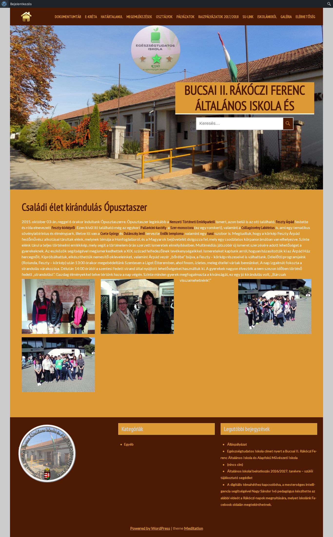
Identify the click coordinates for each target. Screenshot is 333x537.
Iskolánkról (267, 16)
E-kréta (91, 16)
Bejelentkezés (21, 4)
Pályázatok (185, 16)
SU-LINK (248, 16)
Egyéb (129, 444)
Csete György (109, 233)
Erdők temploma (172, 233)
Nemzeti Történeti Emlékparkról (192, 221)
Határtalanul (112, 16)
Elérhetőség (305, 16)
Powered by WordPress (150, 528)
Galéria (286, 16)
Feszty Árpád (285, 221)
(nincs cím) (235, 464)
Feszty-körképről (63, 227)
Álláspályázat (237, 444)
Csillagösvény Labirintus (258, 227)
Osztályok (164, 16)
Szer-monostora (182, 227)
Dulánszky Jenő (134, 233)
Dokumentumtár (68, 16)
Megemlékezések (139, 16)
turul (210, 233)
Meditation (193, 528)
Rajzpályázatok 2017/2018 (218, 16)
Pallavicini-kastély (153, 227)
